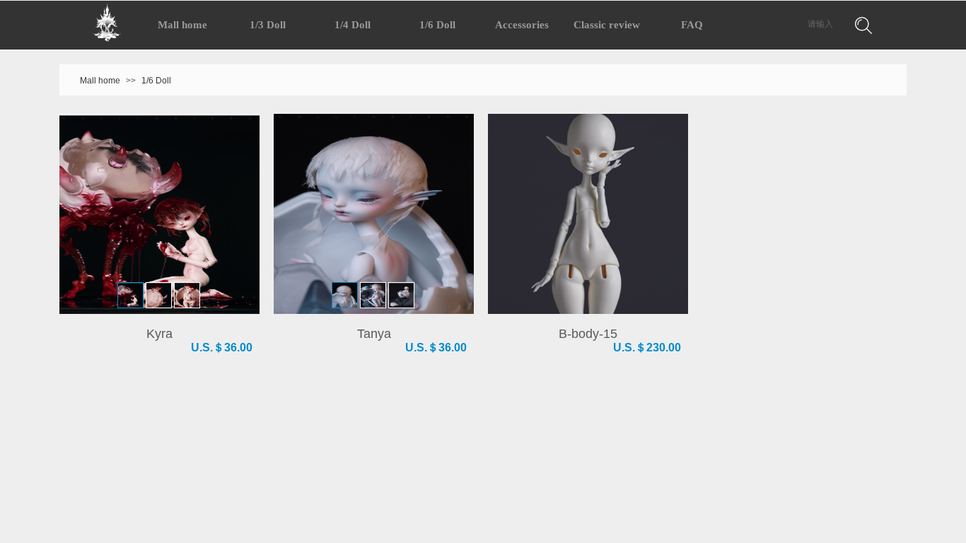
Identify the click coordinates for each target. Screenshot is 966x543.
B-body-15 (588, 334)
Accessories (522, 24)
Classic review (607, 24)
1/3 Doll (268, 24)
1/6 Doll (156, 81)
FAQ (692, 24)
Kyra (159, 334)
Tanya (374, 334)
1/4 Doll (352, 24)
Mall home (100, 81)
